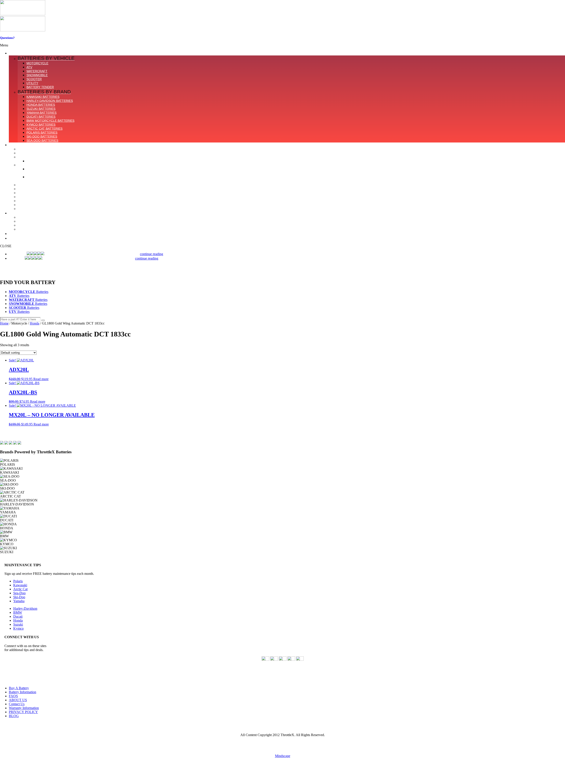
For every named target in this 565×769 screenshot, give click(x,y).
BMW (17, 612)
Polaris (18, 581)
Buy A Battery (19, 688)
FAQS (13, 696)
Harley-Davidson (25, 608)
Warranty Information (24, 708)
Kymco (18, 628)
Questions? (7, 38)
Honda (34, 323)
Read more (41, 379)
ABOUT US (18, 700)
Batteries (28, 292)
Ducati (18, 616)
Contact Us (7, 41)
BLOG (14, 716)
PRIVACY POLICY (23, 712)
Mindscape (282, 756)
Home (4, 323)
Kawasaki (20, 585)
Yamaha (18, 601)
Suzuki (18, 624)
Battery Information (22, 692)
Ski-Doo (19, 597)
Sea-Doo (19, 593)
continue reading (151, 254)
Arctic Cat (20, 589)
